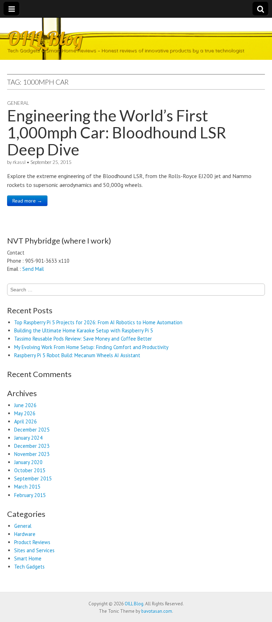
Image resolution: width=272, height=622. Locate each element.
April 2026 (25, 421)
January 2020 (28, 462)
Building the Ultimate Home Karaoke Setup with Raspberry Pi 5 (83, 330)
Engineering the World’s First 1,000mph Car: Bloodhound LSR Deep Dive (116, 132)
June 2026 (25, 405)
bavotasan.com (156, 611)
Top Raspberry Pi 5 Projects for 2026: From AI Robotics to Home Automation (98, 322)
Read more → (27, 201)
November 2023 (32, 454)
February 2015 (30, 495)
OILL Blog (45, 38)
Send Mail (33, 269)
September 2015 (33, 478)
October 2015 (29, 470)
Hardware (24, 534)
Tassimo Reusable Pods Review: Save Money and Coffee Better (83, 338)
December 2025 (32, 429)
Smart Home (27, 558)
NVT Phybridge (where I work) (59, 240)
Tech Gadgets (29, 566)
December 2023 (32, 446)
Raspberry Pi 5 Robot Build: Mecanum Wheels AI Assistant (77, 355)
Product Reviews (32, 542)
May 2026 (24, 413)
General (18, 103)
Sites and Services (34, 550)
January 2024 (28, 437)
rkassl (19, 162)
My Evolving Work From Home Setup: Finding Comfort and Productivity (91, 347)
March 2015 (27, 486)
